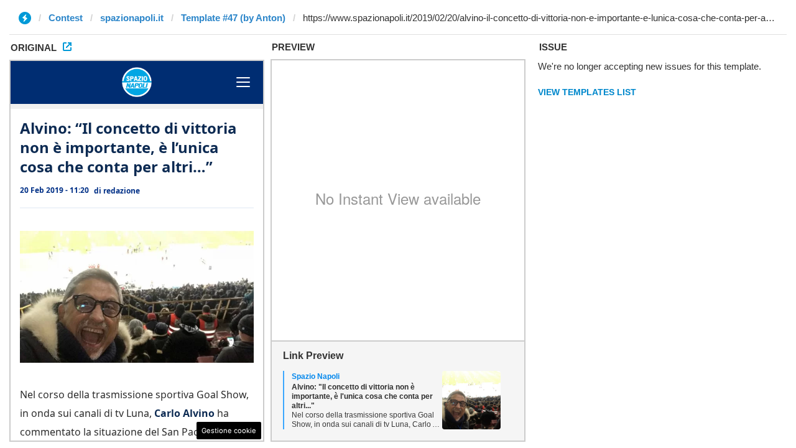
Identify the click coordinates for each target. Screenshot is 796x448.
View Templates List (587, 92)
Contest (66, 17)
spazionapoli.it (132, 17)
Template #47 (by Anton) (233, 17)
